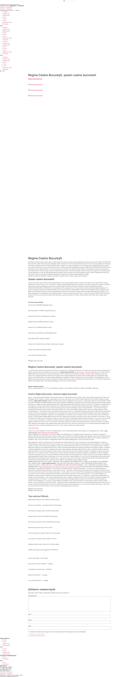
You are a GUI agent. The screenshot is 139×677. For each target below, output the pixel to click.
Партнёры (6, 24)
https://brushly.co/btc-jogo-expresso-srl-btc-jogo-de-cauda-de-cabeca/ (60, 466)
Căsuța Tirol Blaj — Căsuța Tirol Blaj (84, 372)
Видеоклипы (6, 15)
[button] (69, 26)
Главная (5, 11)
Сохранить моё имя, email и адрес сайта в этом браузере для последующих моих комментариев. (58, 631)
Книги (4, 17)
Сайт (29, 625)
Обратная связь (7, 22)
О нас (4, 20)
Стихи (5, 18)
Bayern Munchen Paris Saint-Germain (48, 432)
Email (30, 620)
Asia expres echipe (33, 428)
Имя (30, 614)
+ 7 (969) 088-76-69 (6, 668)
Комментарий (32, 595)
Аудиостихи (6, 13)
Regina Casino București (35, 79)
